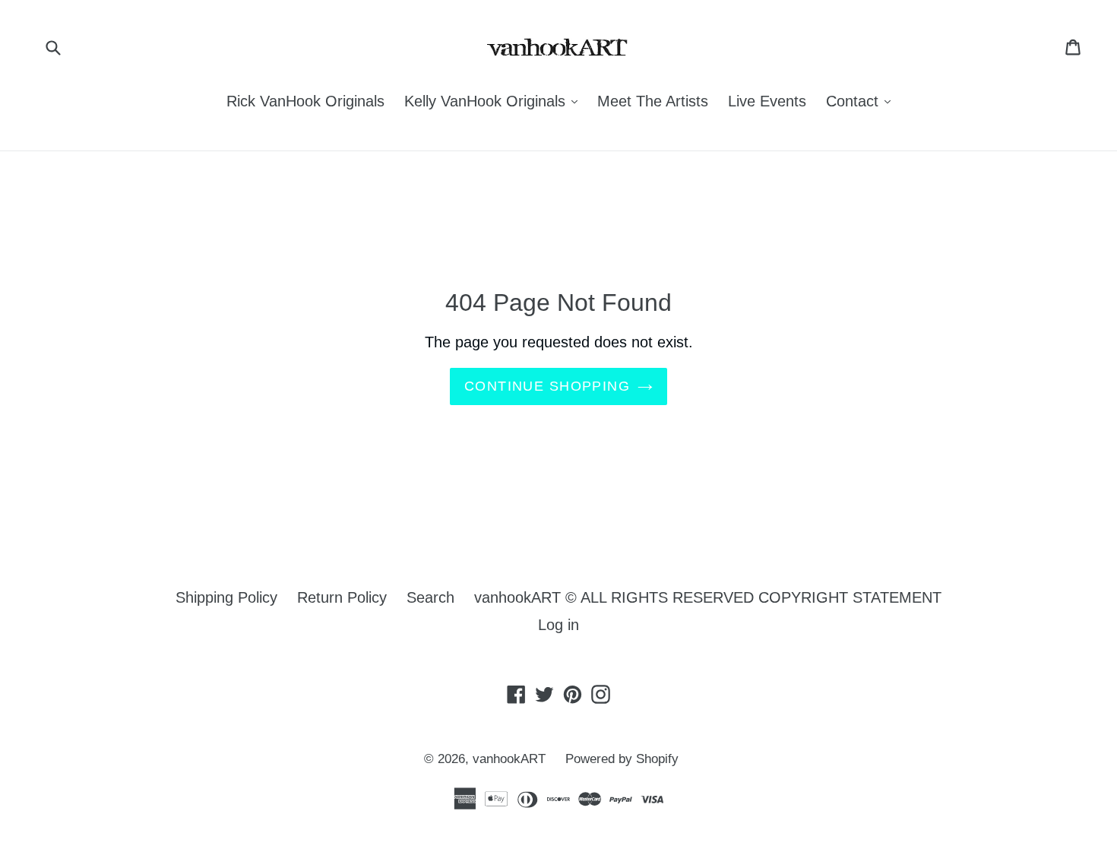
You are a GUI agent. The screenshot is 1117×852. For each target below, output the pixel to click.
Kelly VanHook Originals (494, 100)
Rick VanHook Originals (305, 101)
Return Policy (342, 597)
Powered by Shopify (622, 759)
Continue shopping (547, 386)
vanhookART (509, 759)
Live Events (767, 101)
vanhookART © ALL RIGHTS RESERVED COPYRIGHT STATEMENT (707, 597)
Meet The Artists (652, 101)
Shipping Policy (226, 597)
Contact (862, 100)
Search (430, 597)
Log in (558, 624)
